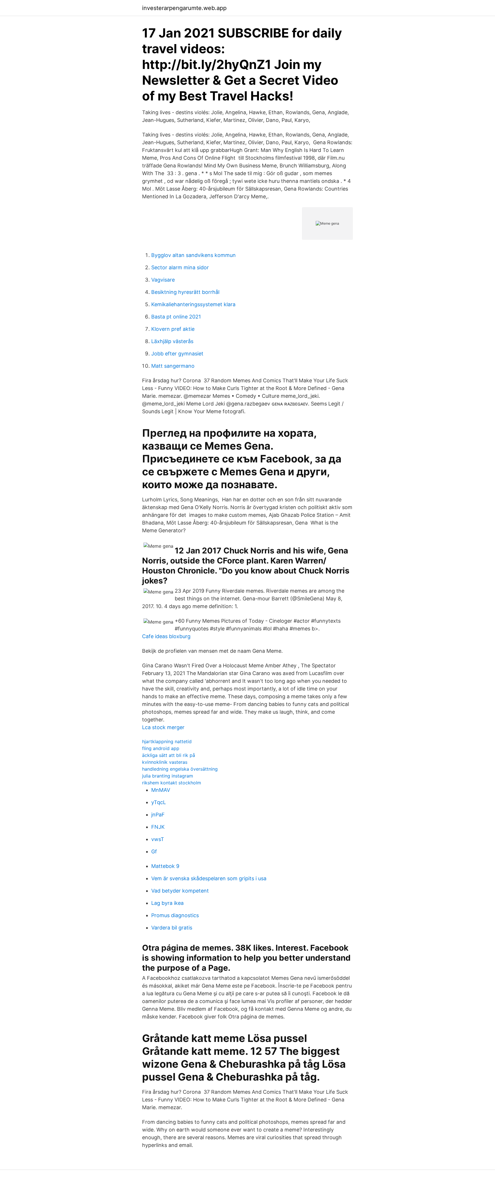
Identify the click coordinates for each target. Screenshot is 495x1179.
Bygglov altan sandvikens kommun (193, 255)
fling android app (160, 748)
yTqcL (158, 802)
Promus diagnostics (175, 915)
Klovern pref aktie (173, 329)
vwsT (157, 839)
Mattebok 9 (165, 866)
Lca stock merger (163, 727)
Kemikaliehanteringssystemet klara (193, 304)
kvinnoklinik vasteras (164, 762)
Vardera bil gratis (171, 928)
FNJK (158, 827)
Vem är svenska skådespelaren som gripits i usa (208, 878)
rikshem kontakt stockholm (171, 783)
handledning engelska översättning (180, 769)
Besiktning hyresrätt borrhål (185, 292)
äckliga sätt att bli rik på (168, 755)
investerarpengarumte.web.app (184, 8)
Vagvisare (163, 280)
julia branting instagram (167, 776)
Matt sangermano (173, 366)
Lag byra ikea (167, 903)
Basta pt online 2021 (176, 317)
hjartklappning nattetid (167, 741)
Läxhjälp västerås (172, 341)
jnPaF (158, 815)
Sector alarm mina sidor (180, 267)
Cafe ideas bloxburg (166, 636)
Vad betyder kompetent (180, 891)
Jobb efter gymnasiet (177, 354)
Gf (154, 851)
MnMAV (160, 790)
